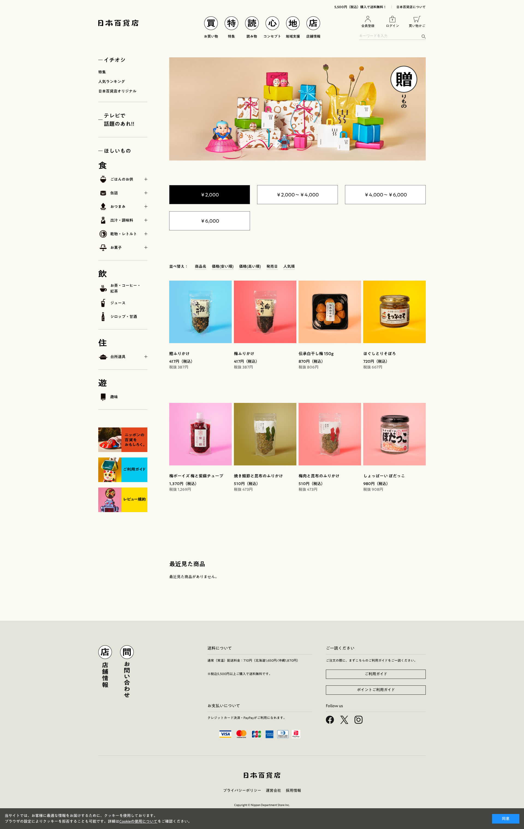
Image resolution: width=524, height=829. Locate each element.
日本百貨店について (411, 6)
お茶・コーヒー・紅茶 (125, 288)
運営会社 (273, 790)
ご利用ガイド (376, 674)
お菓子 (116, 247)
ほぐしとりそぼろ (379, 354)
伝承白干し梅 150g (316, 354)
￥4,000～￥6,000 (385, 194)
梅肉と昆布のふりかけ (319, 476)
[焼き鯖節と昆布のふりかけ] (265, 434)
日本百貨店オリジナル (117, 91)
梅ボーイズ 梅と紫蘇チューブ (196, 476)
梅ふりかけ (244, 354)
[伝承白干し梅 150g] (330, 312)
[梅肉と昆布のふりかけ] (330, 434)
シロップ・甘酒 (123, 317)
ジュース (118, 303)
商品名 (200, 266)
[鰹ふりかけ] (200, 312)
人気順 (289, 266)
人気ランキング (111, 82)
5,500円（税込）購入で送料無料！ (360, 6)
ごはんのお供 (121, 179)
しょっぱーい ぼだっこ (384, 476)
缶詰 (114, 193)
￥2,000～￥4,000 (297, 194)
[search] (423, 36)
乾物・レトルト (123, 234)
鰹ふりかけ (179, 354)
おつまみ (118, 207)
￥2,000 (209, 194)
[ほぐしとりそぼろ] (394, 312)
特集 (102, 72)
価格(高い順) (250, 266)
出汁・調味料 (121, 220)
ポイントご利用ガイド (376, 690)
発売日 (272, 266)
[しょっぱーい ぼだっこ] (394, 434)
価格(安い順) (223, 266)
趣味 (114, 397)
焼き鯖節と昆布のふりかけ (258, 476)
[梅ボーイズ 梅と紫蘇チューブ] (200, 434)
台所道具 (118, 357)
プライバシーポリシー (242, 790)
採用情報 (293, 790)
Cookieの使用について (138, 821)
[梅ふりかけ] (265, 312)
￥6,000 (209, 220)
